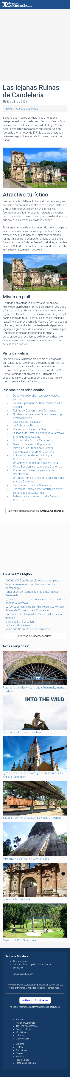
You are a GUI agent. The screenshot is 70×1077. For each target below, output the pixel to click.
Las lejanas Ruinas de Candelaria (32, 485)
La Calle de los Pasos (25, 425)
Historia (20, 1047)
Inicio (9, 108)
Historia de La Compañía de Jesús (33, 440)
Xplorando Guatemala (29, 1007)
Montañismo (22, 1032)
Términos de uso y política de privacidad (32, 964)
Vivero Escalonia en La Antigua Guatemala (38, 466)
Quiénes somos (20, 961)
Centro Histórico (23, 1029)
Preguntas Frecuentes (26, 1063)
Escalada (20, 1056)
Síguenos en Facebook (23, 974)
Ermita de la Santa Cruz (26, 436)
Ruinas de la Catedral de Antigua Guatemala (38, 432)
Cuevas (19, 1053)
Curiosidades (22, 1050)
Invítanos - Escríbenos (35, 1000)
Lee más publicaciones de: (35, 510)
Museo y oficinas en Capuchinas (32, 444)
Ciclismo (20, 1044)
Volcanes (20, 1035)
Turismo (20, 1019)
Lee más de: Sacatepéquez (34, 636)
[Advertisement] (35, 46)
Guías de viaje (22, 1038)
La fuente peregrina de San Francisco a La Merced (34, 606)
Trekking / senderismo (27, 1026)
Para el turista (22, 1060)
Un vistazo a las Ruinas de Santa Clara (35, 462)
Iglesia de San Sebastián (27, 421)
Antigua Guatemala (27, 108)
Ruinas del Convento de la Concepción (35, 410)
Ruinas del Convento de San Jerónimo (35, 429)
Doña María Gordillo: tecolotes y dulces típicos (32, 580)
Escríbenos (18, 967)
